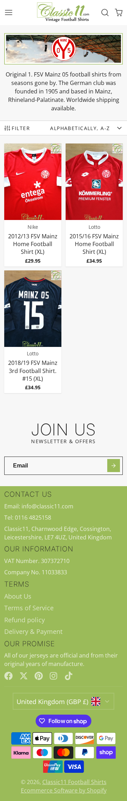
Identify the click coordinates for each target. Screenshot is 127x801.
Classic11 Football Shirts (74, 782)
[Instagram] (54, 676)
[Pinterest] (39, 676)
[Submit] (113, 465)
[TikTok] (69, 676)
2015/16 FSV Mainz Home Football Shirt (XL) (94, 204)
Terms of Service (29, 608)
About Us (17, 596)
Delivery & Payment (33, 631)
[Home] (63, 12)
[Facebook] (8, 676)
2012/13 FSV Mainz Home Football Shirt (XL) (33, 204)
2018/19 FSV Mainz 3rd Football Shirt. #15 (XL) (33, 331)
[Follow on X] (23, 676)
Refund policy (24, 620)
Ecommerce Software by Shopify (64, 790)
